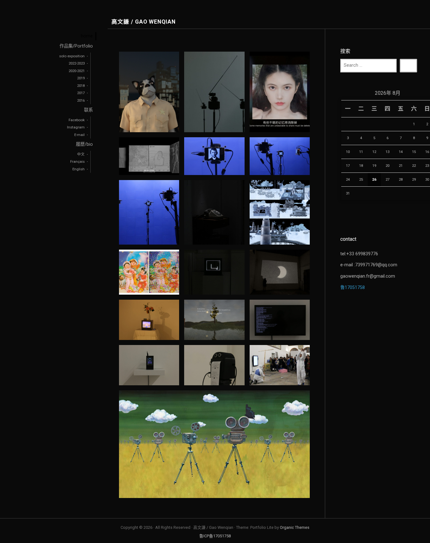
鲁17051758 (352, 287)
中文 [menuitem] (81, 154)
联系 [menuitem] (88, 110)
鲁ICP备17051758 (215, 536)
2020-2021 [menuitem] (77, 71)
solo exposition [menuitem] (72, 56)
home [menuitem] (87, 36)
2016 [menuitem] (81, 100)
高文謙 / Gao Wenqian (143, 22)
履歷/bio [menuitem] (84, 144)
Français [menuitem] (77, 161)
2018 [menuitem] (81, 85)
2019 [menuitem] (81, 78)
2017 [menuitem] (81, 93)
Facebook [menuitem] (77, 120)
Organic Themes (294, 527)
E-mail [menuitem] (79, 135)
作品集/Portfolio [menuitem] (76, 46)
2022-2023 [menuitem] (77, 63)
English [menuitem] (78, 169)
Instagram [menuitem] (76, 127)
